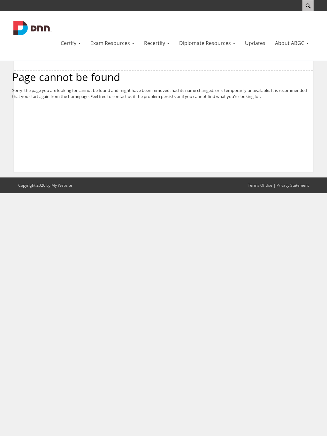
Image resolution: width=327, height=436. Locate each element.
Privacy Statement (293, 185)
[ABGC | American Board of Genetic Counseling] (32, 27)
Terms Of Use (260, 185)
